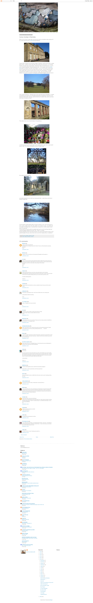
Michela (23, 243)
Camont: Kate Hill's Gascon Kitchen (28, 503)
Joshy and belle (25, 381)
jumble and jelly (24, 497)
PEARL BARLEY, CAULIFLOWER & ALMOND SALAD (30, 483)
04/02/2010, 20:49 (25, 411)
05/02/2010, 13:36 (25, 426)
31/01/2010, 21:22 (25, 287)
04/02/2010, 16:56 (25, 404)
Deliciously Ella (24, 482)
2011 (41, 557)
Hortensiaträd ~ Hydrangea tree (27, 523)
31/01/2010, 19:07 (25, 267)
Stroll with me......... (43, 579)
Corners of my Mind (25, 456)
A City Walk (42, 592)
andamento (24, 291)
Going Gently (24, 452)
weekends (28, 236)
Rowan (23, 387)
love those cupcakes (26, 341)
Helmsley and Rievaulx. (25, 519)
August (42, 566)
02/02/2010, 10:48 (25, 370)
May (41, 570)
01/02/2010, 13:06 (25, 361)
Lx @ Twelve (24, 301)
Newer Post (22, 437)
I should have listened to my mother (28, 529)
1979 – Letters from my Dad (26, 545)
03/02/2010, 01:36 (25, 377)
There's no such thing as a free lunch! (46, 582)
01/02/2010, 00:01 (25, 306)
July (41, 567)
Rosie (23, 333)
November (42, 561)
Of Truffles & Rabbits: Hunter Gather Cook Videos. (29, 538)
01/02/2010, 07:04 (25, 315)
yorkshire (32, 236)
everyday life (24, 463)
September (43, 564)
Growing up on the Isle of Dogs (27, 544)
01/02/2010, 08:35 (25, 322)
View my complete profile (31, 551)
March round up (24, 464)
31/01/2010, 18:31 (25, 249)
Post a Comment (24, 434)
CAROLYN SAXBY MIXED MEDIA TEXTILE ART (30, 485)
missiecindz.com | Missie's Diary (28, 493)
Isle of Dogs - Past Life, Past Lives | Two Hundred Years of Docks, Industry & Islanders (37, 467)
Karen (23, 373)
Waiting (23, 515)
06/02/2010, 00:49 (25, 432)
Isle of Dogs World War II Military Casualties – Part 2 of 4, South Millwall (33, 468)
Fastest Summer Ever (25, 479)
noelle (23, 414)
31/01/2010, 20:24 (25, 280)
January (42, 576)
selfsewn (23, 489)
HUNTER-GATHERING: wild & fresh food (29, 537)
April (41, 572)
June (41, 569)
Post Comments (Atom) (28, 438)
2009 (41, 596)
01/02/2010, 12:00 (25, 345)
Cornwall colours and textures (26, 486)
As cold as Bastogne (43, 588)
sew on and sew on (25, 540)
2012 (41, 556)
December (42, 560)
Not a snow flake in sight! (44, 585)
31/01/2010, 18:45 (25, 255)
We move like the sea (25, 508)
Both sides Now (24, 453)
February (42, 575)
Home (37, 437)
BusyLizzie (24, 318)
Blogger (51, 599)
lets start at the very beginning (26, 490)
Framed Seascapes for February (27, 475)
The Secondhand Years (26, 507)
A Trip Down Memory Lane (26, 494)
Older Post (52, 437)
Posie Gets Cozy (25, 478)
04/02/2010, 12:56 (25, 393)
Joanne (23, 270)
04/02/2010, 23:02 (25, 417)
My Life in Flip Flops (25, 459)
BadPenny (24, 365)
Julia (23, 349)
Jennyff (23, 283)
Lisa (23, 310)
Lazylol (23, 407)
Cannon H (32, 40)
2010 (41, 559)
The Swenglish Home (25, 500)
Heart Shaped (26, 5)
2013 (41, 554)
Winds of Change (25, 533)
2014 (41, 553)
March (42, 573)
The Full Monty (42, 591)
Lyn (23, 259)
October (42, 563)
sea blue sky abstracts (26, 474)
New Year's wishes (25, 530)
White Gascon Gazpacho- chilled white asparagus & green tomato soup (33, 504)
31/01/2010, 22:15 (25, 298)
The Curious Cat (25, 421)
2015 (41, 551)
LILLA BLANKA (24, 522)
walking (25, 236)
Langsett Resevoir (43, 594)
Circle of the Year (25, 514)
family (23, 236)
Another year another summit (26, 460)
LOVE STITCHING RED (26, 511)
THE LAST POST (24, 534)
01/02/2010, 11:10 (25, 338)
